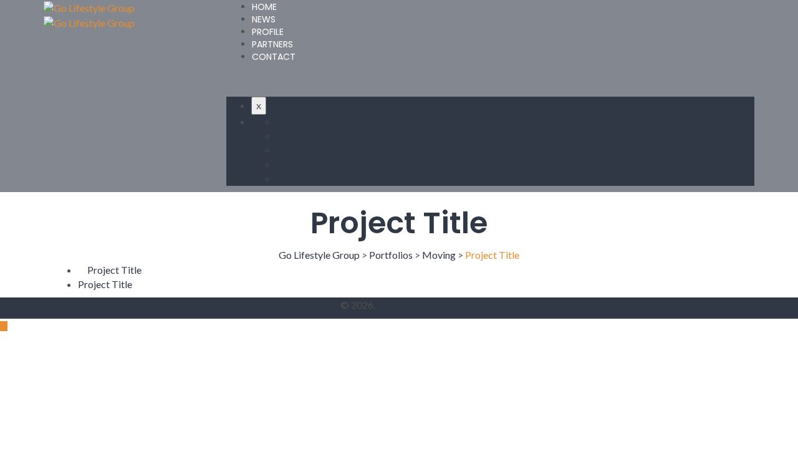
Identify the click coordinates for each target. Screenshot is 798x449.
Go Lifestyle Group (417, 305)
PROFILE (268, 32)
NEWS (264, 19)
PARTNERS (272, 44)
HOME (264, 7)
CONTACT (274, 57)
